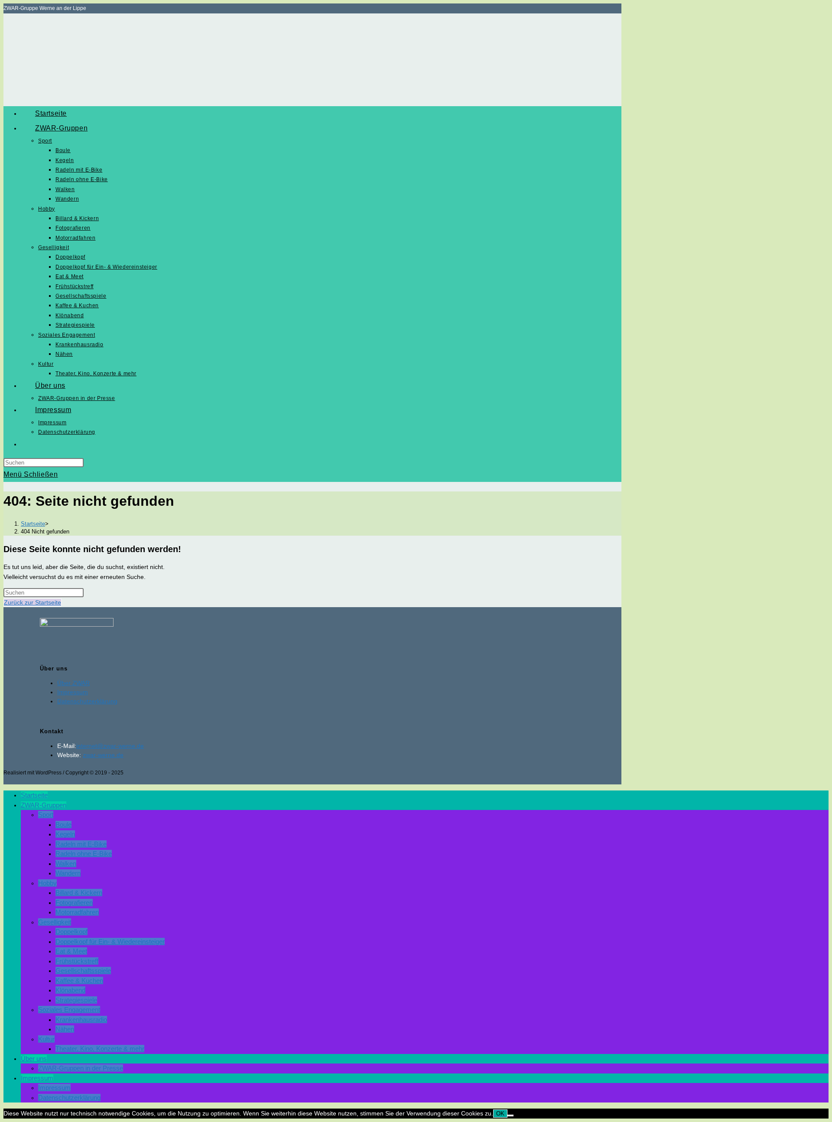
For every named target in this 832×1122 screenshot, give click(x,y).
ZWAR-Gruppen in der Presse (80, 1068)
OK (500, 1113)
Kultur (46, 1039)
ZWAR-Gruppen (43, 805)
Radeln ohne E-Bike (83, 853)
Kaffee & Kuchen (79, 980)
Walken (65, 863)
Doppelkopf (71, 931)
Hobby (47, 883)
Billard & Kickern (78, 892)
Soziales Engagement (69, 1009)
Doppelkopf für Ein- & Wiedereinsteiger (110, 941)
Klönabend (70, 990)
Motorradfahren (77, 912)
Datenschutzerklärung (87, 701)
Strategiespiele (76, 1000)
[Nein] (510, 1115)
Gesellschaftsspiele (83, 970)
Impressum (72, 692)
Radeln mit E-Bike (81, 844)
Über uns (34, 1058)
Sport (45, 814)
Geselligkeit (54, 922)
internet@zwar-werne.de (110, 745)
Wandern (68, 873)
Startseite (34, 795)
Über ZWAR (73, 683)
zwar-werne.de (103, 754)
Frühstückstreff (76, 961)
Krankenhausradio (81, 1019)
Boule (63, 824)
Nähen (64, 1029)
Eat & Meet (71, 951)
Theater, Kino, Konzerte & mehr (99, 1048)
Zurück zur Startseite (32, 602)
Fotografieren (74, 902)
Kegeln (65, 834)
